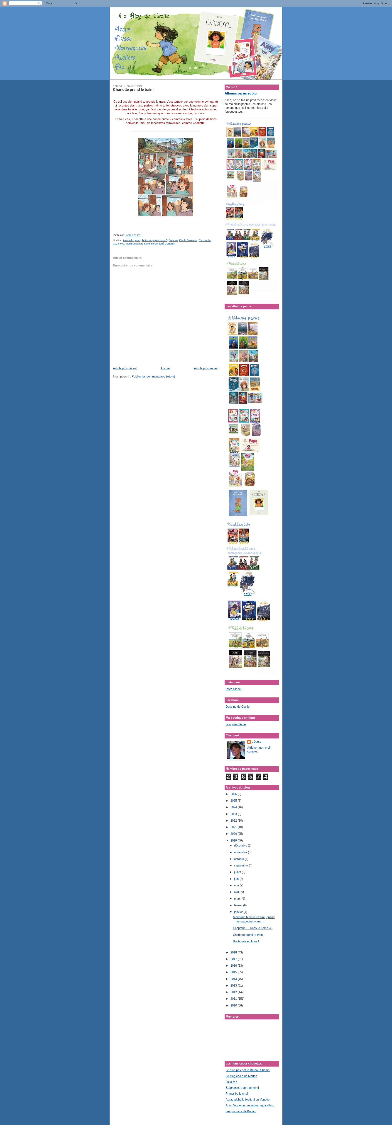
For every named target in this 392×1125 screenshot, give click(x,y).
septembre (241, 865)
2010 (234, 1005)
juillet (238, 872)
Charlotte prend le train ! (249, 934)
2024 (234, 807)
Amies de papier (131, 240)
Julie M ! (231, 1082)
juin (237, 879)
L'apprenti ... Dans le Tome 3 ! (252, 928)
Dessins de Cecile (238, 706)
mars (238, 898)
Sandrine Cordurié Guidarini (159, 243)
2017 (234, 959)
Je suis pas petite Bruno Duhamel (248, 1070)
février (238, 905)
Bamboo (173, 240)
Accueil (165, 368)
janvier (239, 912)
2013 (234, 985)
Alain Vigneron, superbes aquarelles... (251, 1105)
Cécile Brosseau (188, 240)
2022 (234, 820)
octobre (239, 859)
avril (237, 892)
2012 (234, 992)
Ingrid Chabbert (134, 243)
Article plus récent (125, 368)
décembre (241, 845)
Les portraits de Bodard (241, 1111)
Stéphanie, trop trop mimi (242, 1087)
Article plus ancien (206, 368)
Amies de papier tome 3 (154, 240)
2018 (234, 952)
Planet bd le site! (237, 1093)
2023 (234, 814)
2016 (234, 965)
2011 (234, 998)
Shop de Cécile (236, 724)
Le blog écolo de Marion (241, 1076)
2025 (234, 800)
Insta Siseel (233, 689)
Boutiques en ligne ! (246, 941)
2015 (234, 972)
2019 (234, 840)
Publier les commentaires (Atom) (153, 376)
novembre (241, 852)
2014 (234, 979)
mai (237, 885)
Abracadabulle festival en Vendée (248, 1099)
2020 (234, 833)
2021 (234, 827)
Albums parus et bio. (241, 93)
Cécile (257, 741)
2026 (234, 794)
